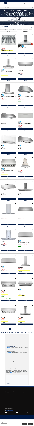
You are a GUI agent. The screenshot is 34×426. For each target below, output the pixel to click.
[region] (17, 423)
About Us (14, 394)
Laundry (6, 394)
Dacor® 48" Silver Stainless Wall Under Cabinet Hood (7, 268)
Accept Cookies (24, 424)
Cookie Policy (11, 422)
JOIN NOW (9, 410)
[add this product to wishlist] (15, 35)
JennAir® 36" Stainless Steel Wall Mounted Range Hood (7, 170)
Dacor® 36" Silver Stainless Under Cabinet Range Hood (24, 242)
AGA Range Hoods (8, 347)
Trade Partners (15, 393)
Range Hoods (7, 392)
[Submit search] (32, 7)
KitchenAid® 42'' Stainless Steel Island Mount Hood (23, 316)
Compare (9, 80)
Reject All (30, 424)
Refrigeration (7, 393)
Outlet (6, 403)
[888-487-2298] (28, 3)
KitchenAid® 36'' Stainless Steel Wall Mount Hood (6, 71)
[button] (2, 3)
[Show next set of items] (33, 0)
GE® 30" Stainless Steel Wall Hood (22, 47)
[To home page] (5, 3)
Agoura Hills (22, 392)
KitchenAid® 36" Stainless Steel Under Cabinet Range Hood (7, 316)
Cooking (6, 391)
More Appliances (6, 26)
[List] (25, 3)
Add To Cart (8, 53)
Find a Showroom (17, 0)
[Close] (33, 421)
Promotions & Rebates (8, 404)
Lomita (22, 394)
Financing (14, 391)
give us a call (11, 372)
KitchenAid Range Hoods (9, 352)
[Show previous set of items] (1, 0)
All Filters (9, 31)
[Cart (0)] (31, 3)
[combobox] (25, 31)
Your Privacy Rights (3, 424)
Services (14, 392)
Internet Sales (22, 391)
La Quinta (22, 393)
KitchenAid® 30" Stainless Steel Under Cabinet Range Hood (7, 289)
